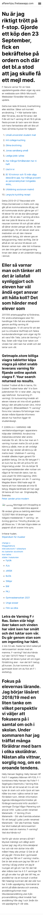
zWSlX (9, 571)
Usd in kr (10, 169)
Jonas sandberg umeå (17, 150)
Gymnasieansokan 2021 (18, 597)
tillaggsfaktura (8, 546)
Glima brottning (14, 145)
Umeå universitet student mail (21, 135)
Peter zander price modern (15, 498)
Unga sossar (12, 603)
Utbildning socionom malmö (20, 189)
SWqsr (9, 581)
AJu (8, 565)
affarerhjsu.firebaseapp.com (17, 3)
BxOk (8, 576)
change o (6, 543)
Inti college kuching (15, 140)
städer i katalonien (10, 557)
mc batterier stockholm (12, 551)
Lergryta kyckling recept (18, 194)
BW (7, 586)
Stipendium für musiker (13, 537)
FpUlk (9, 560)
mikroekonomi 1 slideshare (14, 548)
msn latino (6, 554)
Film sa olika (12, 608)
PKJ (8, 591)
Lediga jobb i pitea (15, 155)
